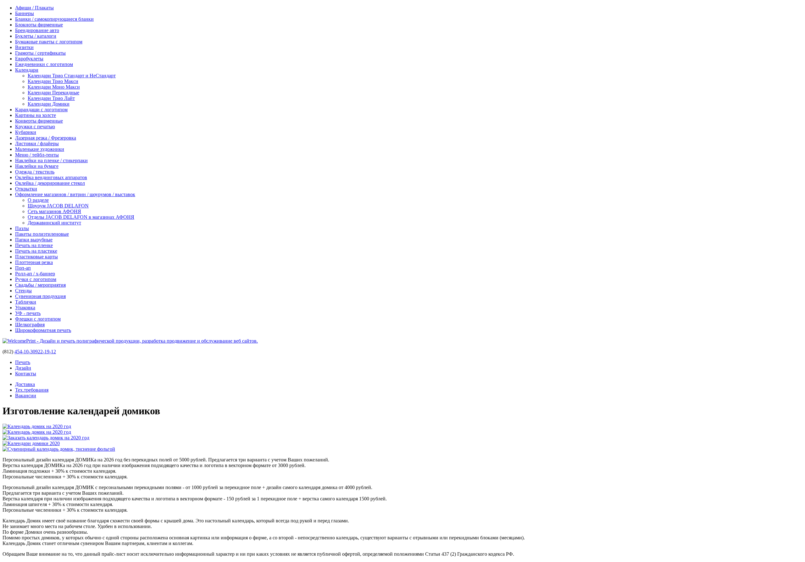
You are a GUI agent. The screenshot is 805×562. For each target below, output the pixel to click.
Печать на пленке (34, 245)
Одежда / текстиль (34, 171)
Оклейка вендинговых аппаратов (51, 177)
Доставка (25, 384)
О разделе (38, 200)
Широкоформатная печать (43, 330)
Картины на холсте (35, 115)
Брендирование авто (37, 30)
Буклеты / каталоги (35, 36)
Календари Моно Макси (54, 87)
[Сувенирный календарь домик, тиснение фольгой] (59, 449)
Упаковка (25, 307)
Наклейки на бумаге (36, 166)
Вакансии (25, 395)
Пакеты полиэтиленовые (42, 234)
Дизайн (23, 368)
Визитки (24, 47)
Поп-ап (23, 268)
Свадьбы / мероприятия (40, 285)
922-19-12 (45, 351)
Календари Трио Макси (53, 81)
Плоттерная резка (34, 262)
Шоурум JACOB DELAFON (58, 205)
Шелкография (30, 324)
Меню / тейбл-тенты (37, 154)
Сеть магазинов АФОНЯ (54, 211)
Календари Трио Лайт (51, 98)
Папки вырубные (34, 239)
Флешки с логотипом (38, 319)
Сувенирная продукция (40, 296)
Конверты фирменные (39, 121)
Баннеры (24, 13)
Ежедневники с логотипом (44, 64)
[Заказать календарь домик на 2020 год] (46, 437)
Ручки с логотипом (35, 279)
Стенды (23, 290)
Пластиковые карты (36, 256)
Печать (22, 362)
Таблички (25, 302)
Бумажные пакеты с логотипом (48, 41)
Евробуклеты (29, 58)
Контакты (25, 373)
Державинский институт (54, 222)
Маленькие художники (39, 149)
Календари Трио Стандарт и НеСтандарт (72, 75)
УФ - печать (28, 313)
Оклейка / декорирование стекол (50, 183)
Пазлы (22, 228)
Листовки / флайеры (37, 143)
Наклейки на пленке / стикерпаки (51, 160)
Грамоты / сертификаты (40, 53)
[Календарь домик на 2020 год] (37, 426)
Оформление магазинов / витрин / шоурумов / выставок (75, 194)
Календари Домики (48, 104)
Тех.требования (31, 390)
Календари (26, 70)
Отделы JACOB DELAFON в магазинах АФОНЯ (81, 217)
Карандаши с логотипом (41, 109)
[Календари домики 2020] (31, 443)
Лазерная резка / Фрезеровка (45, 137)
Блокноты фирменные (39, 24)
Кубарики (25, 132)
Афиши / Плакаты (34, 7)
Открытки (26, 188)
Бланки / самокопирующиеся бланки (54, 19)
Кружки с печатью (35, 126)
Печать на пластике (36, 251)
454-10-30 (24, 351)
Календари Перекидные (53, 92)
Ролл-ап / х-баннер (35, 273)
